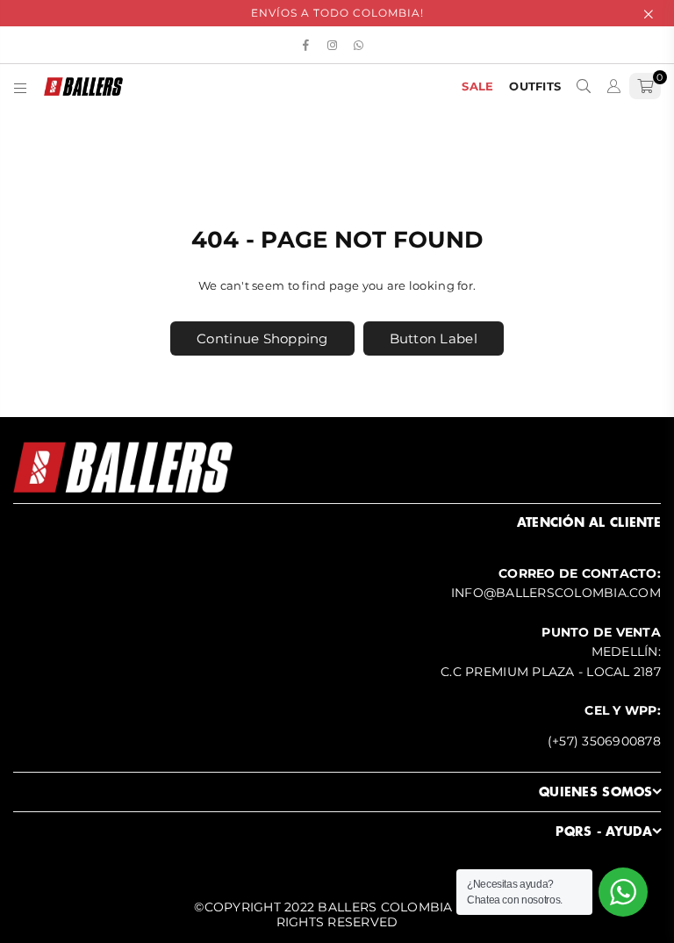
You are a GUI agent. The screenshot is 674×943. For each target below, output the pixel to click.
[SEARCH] (584, 86)
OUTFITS (535, 86)
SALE (477, 86)
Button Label (433, 338)
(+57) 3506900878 (604, 741)
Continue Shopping (262, 338)
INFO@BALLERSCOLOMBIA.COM (556, 593)
